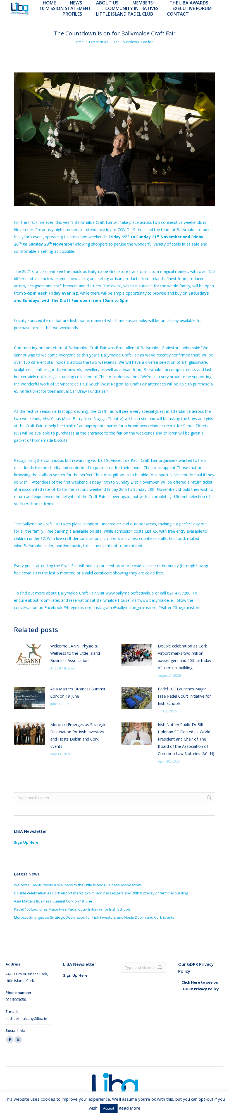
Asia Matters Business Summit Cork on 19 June (78, 692)
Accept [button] (108, 1108)
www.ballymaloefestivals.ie (130, 593)
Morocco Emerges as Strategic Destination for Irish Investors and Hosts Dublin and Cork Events (78, 735)
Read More (129, 1108)
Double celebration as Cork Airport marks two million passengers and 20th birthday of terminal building (184, 656)
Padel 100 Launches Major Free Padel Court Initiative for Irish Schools (184, 696)
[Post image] (29, 655)
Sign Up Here (26, 842)
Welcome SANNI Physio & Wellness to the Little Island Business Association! (75, 653)
